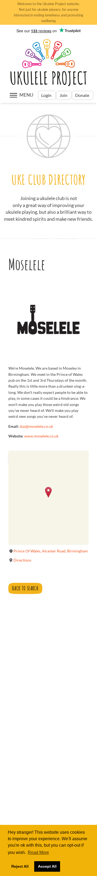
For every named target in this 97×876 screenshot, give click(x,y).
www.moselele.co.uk (41, 436)
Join (63, 95)
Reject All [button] (20, 866)
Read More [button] (38, 852)
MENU (26, 95)
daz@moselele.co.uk (36, 426)
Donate (82, 95)
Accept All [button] (47, 866)
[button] (48, 492)
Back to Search (25, 588)
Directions (22, 560)
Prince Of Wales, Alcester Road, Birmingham (50, 551)
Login (46, 95)
